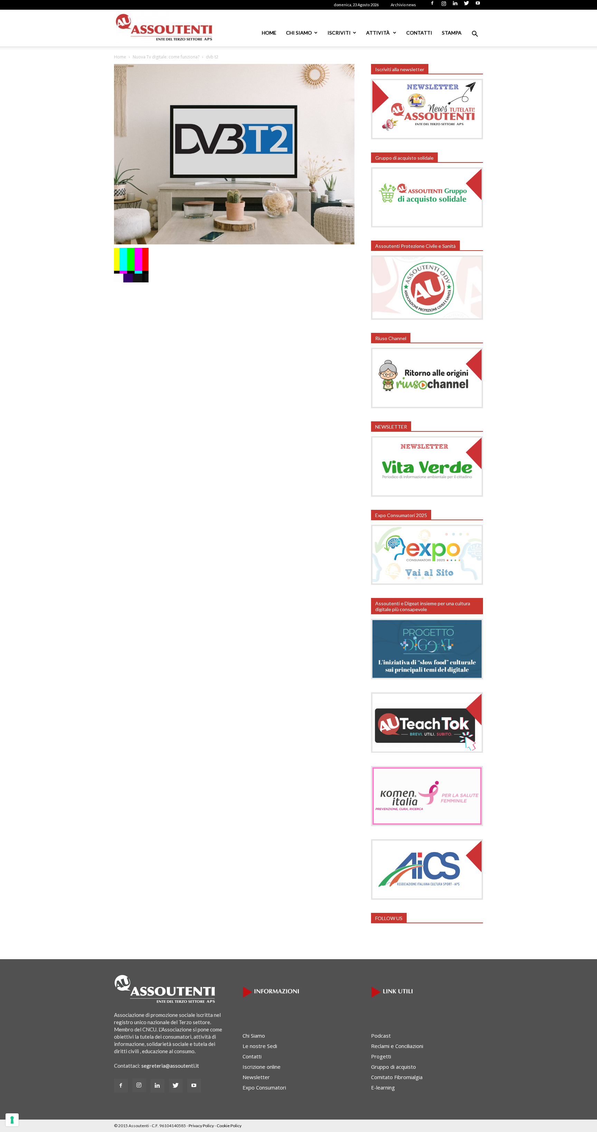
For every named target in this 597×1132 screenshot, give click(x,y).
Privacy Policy (201, 1125)
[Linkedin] (455, 5)
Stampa (452, 33)
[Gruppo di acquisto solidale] (427, 225)
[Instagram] (443, 5)
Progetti (381, 1056)
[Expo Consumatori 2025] (427, 582)
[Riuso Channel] (427, 406)
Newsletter (256, 1077)
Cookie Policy (229, 1125)
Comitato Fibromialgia (397, 1077)
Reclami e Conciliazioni (397, 1045)
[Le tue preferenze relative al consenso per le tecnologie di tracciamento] (12, 1119)
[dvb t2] (234, 242)
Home (269, 33)
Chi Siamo (299, 33)
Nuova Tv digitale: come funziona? (166, 57)
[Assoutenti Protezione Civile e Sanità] (427, 317)
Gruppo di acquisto (393, 1066)
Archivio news (403, 4)
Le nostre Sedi (260, 1045)
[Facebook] (432, 5)
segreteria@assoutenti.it (170, 1066)
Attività (378, 33)
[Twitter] (466, 5)
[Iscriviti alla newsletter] (427, 137)
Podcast (381, 1035)
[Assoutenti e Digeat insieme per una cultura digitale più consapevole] (427, 677)
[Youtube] (478, 5)
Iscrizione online (262, 1066)
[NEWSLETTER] (427, 494)
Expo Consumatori (264, 1087)
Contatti (419, 33)
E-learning (383, 1087)
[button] (474, 34)
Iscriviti (339, 33)
